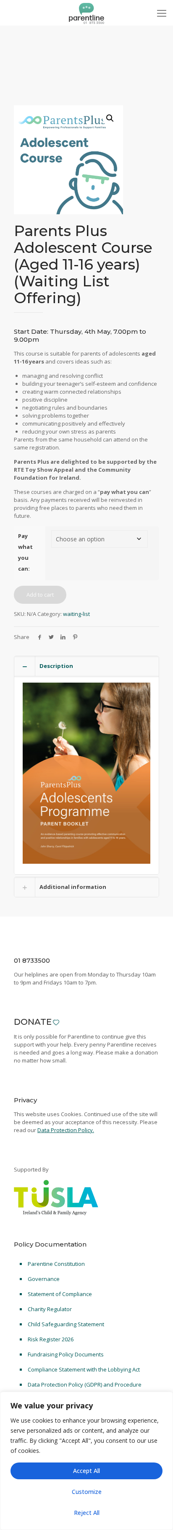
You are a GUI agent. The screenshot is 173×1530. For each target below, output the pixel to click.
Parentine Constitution (56, 1264)
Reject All (87, 1513)
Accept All (86, 1471)
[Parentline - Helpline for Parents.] (86, 12)
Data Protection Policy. (65, 1130)
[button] (110, 118)
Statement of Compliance (60, 1294)
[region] (86, 1461)
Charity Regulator (50, 1309)
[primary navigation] (162, 12)
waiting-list (76, 614)
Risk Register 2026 (50, 1339)
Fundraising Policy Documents (66, 1354)
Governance (44, 1279)
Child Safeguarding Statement (66, 1324)
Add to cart (40, 594)
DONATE (33, 1022)
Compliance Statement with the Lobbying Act (84, 1369)
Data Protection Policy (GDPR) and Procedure (85, 1384)
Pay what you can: (25, 552)
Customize (87, 1492)
